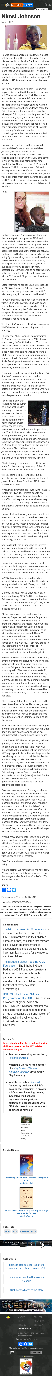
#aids (7, 1231)
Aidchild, (35, 1082)
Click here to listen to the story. (27, 1290)
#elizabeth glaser (28, 1231)
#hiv (15, 1231)
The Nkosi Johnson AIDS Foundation (25, 929)
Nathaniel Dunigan (18, 1057)
